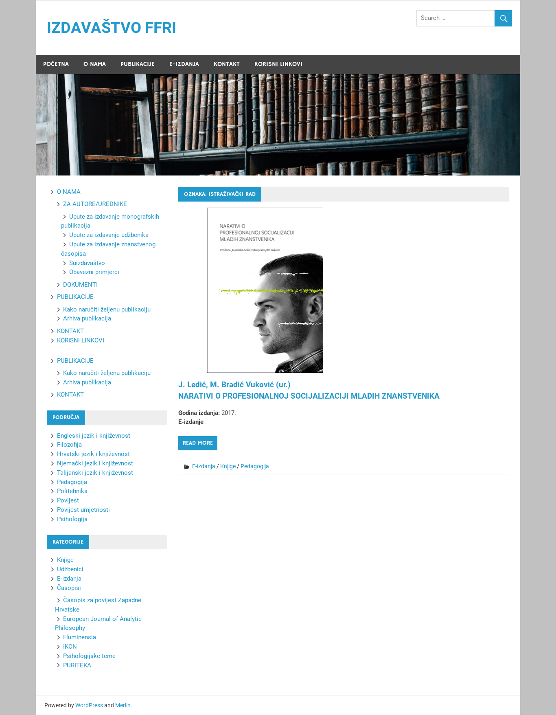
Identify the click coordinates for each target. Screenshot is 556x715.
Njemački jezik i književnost (95, 463)
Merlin (123, 705)
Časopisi (69, 588)
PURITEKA (77, 665)
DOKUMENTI (80, 284)
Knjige (228, 466)
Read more (198, 443)
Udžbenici (70, 569)
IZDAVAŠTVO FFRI (111, 28)
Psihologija (72, 519)
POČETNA (56, 64)
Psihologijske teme (89, 656)
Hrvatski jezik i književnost (93, 454)
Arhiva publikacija (87, 318)
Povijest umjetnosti (83, 509)
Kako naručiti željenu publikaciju (107, 309)
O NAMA (94, 64)
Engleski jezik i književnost (93, 435)
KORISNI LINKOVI (278, 64)
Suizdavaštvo (87, 263)
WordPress (89, 705)
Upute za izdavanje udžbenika (109, 235)
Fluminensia (79, 637)
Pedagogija (255, 466)
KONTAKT (227, 64)
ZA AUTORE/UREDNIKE (95, 204)
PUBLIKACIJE (137, 64)
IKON (70, 646)
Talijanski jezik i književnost (95, 472)
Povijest (68, 500)
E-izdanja (203, 466)
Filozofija (69, 444)
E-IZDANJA (184, 64)
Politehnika (72, 491)
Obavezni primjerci (94, 272)
